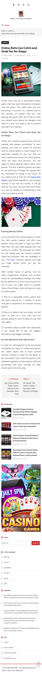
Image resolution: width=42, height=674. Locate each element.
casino (5, 43)
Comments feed (10, 653)
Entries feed (8, 647)
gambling (7, 567)
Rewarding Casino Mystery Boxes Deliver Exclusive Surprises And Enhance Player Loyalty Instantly (25, 452)
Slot (5, 583)
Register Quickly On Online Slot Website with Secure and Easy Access (21, 629)
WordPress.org (10, 658)
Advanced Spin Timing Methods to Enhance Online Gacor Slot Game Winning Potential (26, 438)
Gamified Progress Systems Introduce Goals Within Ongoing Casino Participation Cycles (25, 412)
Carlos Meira (7, 55)
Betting (7, 557)
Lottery (7, 573)
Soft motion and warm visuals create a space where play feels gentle (21, 604)
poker (6, 578)
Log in (6, 642)
